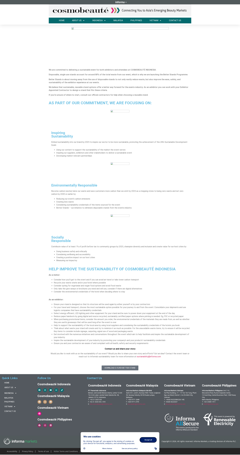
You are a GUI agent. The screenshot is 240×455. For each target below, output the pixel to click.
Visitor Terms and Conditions (66, 451)
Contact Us (175, 20)
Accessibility (12, 451)
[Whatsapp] (56, 390)
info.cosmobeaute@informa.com (101, 404)
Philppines (136, 20)
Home (61, 20)
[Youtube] (50, 390)
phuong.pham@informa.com (175, 404)
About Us (77, 20)
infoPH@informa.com (211, 404)
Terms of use (43, 451)
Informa (120, 2)
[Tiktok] (62, 390)
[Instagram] (45, 390)
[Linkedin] (50, 402)
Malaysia (118, 20)
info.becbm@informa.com (136, 404)
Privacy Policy (27, 451)
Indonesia (97, 20)
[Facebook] (39, 390)
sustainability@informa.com (149, 356)
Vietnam (154, 20)
